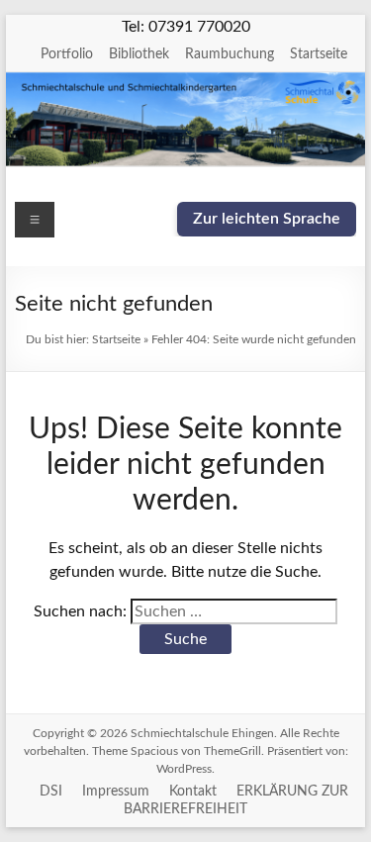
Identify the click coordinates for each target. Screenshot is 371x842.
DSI (51, 791)
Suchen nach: (80, 611)
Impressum (115, 791)
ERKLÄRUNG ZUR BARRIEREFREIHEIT (236, 800)
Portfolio (67, 54)
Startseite (318, 54)
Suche (185, 639)
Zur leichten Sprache (266, 219)
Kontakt (193, 791)
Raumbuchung (229, 54)
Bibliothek (139, 54)
